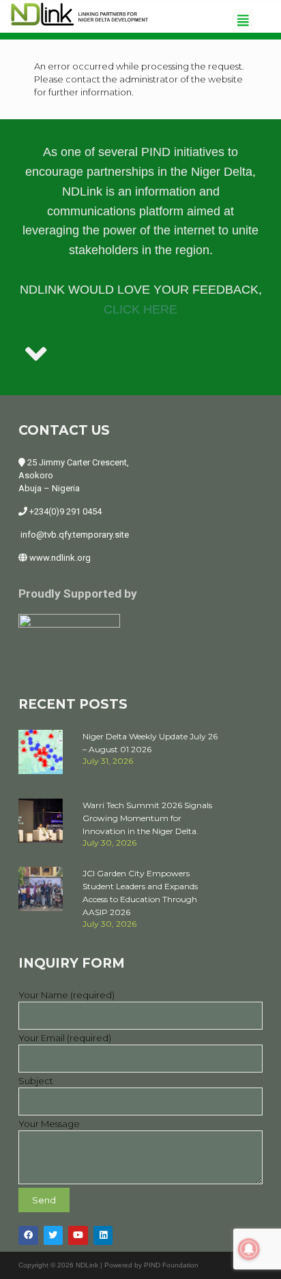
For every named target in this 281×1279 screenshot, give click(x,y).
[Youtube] (78, 1236)
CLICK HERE (140, 309)
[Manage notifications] (249, 1249)
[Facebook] (28, 1236)
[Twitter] (53, 1236)
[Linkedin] (103, 1236)
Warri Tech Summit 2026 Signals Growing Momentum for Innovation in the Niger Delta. (147, 818)
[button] (243, 20)
